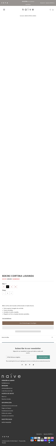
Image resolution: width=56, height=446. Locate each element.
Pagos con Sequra (6, 408)
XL (15, 286)
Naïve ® (16, 441)
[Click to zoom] (51, 22)
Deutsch (42, 3)
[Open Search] (50, 10)
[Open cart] (53, 9)
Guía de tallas (5, 337)
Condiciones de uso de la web (9, 405)
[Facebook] (1, 3)
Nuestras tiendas (6, 399)
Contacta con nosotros (8, 415)
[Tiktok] (7, 3)
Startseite (22, 15)
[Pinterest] (5, 3)
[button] (28, 327)
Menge (4, 290)
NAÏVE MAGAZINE (6, 422)
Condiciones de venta (7, 410)
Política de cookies (7, 413)
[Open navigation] (8, 9)
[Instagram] (3, 3)
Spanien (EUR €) (50, 3)
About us (4, 396)
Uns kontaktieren (6, 318)
